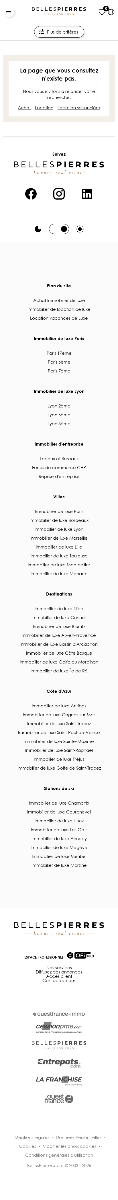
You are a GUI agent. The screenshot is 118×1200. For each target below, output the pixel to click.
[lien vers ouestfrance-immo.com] (59, 1014)
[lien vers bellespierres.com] (59, 1045)
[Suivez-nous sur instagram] (59, 193)
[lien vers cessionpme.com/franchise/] (59, 1081)
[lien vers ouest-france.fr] (59, 1098)
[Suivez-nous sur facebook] (31, 193)
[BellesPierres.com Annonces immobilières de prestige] (59, 11)
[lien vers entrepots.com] (59, 1063)
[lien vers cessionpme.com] (59, 1028)
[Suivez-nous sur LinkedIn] (87, 193)
